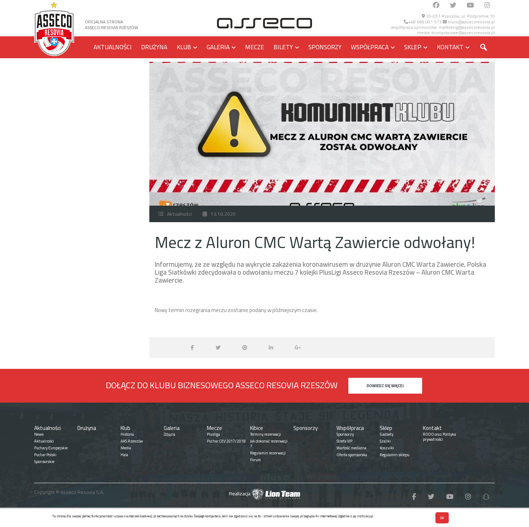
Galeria (218, 47)
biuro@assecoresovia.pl (471, 22)
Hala (124, 454)
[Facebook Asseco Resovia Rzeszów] (436, 5)
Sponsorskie (44, 461)
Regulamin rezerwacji (268, 452)
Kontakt (450, 47)
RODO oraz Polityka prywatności (439, 437)
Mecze (254, 47)
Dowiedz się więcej (385, 385)
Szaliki (385, 441)
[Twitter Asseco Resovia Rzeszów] (453, 5)
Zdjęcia (169, 434)
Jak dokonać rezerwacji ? (269, 444)
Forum (255, 459)
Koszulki (387, 447)
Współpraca (370, 47)
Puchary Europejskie (51, 447)
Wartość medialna (351, 447)
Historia (127, 434)
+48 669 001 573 (425, 22)
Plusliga (213, 434)
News (39, 434)
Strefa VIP (344, 441)
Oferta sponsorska (351, 454)
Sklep (412, 47)
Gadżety (386, 434)
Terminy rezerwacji (265, 434)
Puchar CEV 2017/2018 (226, 441)
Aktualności (113, 47)
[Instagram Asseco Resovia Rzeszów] (487, 5)
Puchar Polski (45, 454)
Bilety (283, 47)
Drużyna (154, 47)
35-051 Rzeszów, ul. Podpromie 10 (460, 16)
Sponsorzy (325, 47)
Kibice (256, 428)
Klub (184, 47)
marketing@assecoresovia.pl (467, 27)
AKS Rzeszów (132, 441)
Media (126, 447)
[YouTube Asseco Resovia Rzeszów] (470, 5)
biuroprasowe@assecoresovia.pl (463, 32)
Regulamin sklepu (395, 454)
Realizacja (240, 493)
